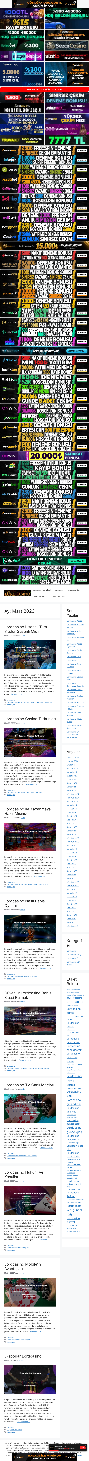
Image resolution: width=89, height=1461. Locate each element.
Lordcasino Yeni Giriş (74, 1202)
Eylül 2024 (71, 790)
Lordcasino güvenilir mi (73, 1137)
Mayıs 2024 (72, 805)
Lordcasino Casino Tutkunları (30, 719)
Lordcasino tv (74, 1181)
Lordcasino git (71, 1115)
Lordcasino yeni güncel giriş (74, 1210)
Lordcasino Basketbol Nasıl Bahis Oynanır (22, 976)
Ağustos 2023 (73, 838)
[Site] (44, 150)
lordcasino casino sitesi (74, 1070)
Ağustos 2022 (73, 882)
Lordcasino (59, 590)
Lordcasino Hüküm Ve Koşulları (18, 1248)
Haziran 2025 (72, 768)
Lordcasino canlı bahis (74, 1033)
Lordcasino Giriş (74, 590)
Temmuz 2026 (73, 757)
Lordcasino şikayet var (74, 1231)
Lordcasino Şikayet (40, 596)
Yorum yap (11, 705)
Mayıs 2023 (72, 849)
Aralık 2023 (72, 823)
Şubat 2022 (72, 904)
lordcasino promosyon (74, 1170)
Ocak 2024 (71, 820)
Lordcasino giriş (12, 884)
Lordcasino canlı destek (74, 1047)
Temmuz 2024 (73, 798)
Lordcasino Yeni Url (75, 702)
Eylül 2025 (71, 765)
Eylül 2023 (71, 834)
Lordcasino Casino (14, 792)
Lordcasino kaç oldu (75, 1147)
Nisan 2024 (72, 809)
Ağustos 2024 (73, 794)
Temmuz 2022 (73, 886)
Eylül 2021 (71, 922)
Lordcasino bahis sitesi (75, 1018)
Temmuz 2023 (73, 842)
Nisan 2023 (72, 853)
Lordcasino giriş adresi (74, 1102)
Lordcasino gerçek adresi (74, 1080)
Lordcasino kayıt (73, 1143)
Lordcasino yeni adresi (75, 1200)
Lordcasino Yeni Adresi (42, 590)
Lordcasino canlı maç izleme (73, 1057)
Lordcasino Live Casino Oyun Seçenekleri (73, 734)
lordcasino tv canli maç (74, 1185)
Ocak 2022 (71, 908)
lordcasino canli (71, 1030)
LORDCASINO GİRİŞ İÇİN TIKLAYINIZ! (44, 89)
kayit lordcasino (74, 997)
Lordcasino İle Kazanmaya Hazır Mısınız (33, 884)
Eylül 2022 (71, 878)
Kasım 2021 (72, 915)
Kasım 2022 (72, 871)
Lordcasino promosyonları (72, 1174)
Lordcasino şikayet (73, 1220)
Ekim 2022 (71, 875)
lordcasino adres (72, 1005)
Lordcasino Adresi (74, 621)
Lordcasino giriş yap (73, 1109)
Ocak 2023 (71, 864)
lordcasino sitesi (72, 1178)
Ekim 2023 (71, 831)
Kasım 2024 (72, 783)
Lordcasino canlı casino (73, 1040)
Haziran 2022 (72, 889)
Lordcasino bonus (73, 1024)
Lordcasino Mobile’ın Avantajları (22, 1266)
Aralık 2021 (71, 911)
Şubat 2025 (72, 776)
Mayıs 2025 (72, 772)
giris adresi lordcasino (73, 992)
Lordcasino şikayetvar (72, 1226)
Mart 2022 (71, 900)
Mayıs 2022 (72, 893)
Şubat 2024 (72, 816)
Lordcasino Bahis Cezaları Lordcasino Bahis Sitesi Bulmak (28, 1068)
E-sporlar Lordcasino (23, 1356)
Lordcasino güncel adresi (74, 1122)
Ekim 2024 (71, 787)
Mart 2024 (71, 812)
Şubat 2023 (72, 860)
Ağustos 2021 (73, 926)
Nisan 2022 (72, 897)
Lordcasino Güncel (13, 702)
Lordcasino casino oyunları (74, 1065)
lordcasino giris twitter (74, 1088)
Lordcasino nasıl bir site (73, 1154)
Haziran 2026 (72, 761)
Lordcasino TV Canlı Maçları (29, 1085)
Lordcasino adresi (74, 1010)
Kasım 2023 (72, 827)
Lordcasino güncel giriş (74, 1130)
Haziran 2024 (72, 801)
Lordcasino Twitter (59, 596)
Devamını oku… (18, 694)
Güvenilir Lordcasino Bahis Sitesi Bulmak (27, 995)
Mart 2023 (71, 856)
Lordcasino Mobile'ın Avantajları (18, 1339)
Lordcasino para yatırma (73, 1160)
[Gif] (44, 245)
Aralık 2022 (72, 867)
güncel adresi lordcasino (75, 995)
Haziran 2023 (72, 845)
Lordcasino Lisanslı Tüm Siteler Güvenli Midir (25, 629)
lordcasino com (71, 1073)
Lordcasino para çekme (74, 1166)
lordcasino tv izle (73, 1189)
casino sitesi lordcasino (73, 989)
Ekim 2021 (71, 919)
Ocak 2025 (71, 779)
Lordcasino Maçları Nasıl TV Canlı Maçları (22, 1156)
